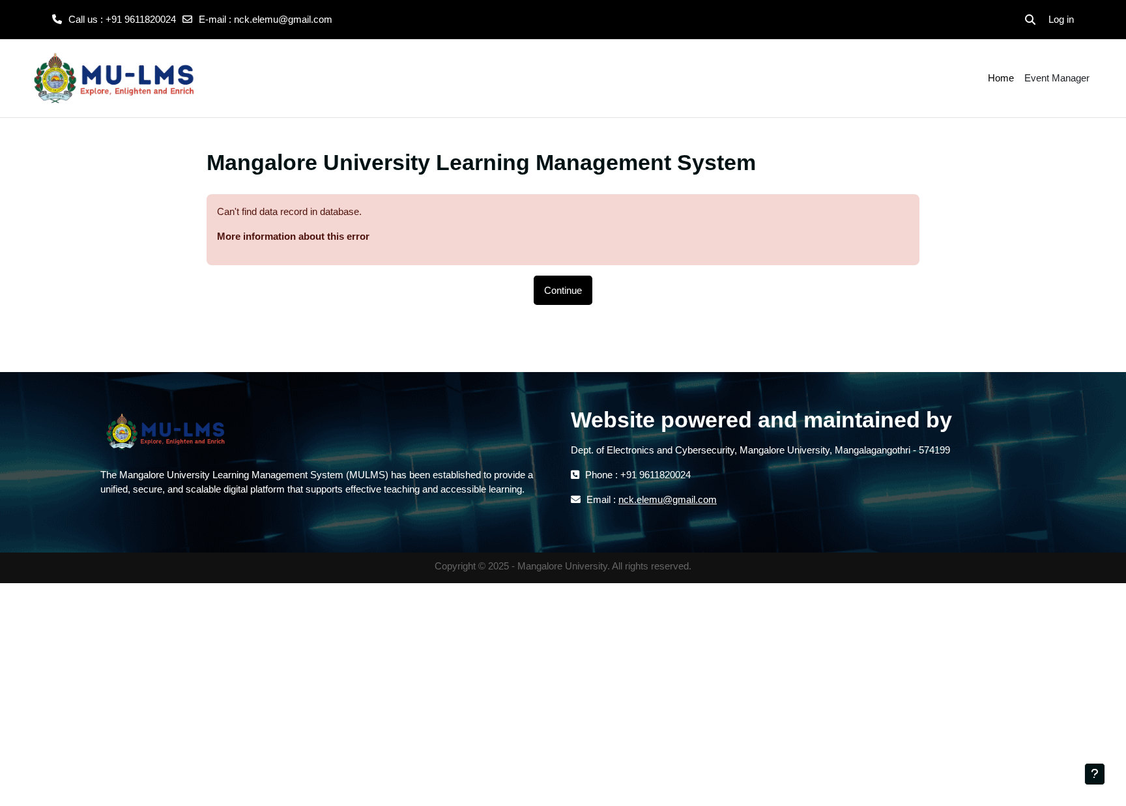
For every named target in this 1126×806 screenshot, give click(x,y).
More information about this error (293, 236)
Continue (563, 290)
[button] (1030, 19)
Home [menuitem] (1001, 77)
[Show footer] (1094, 774)
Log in (1061, 19)
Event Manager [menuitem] (1057, 77)
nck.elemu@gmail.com (283, 19)
